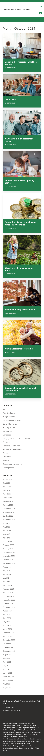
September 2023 (9, 607)
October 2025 (8, 516)
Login (21, 748)
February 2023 (8, 633)
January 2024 (8, 593)
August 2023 (7, 611)
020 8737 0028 (9, 708)
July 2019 (6, 684)
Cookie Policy (28, 748)
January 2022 (8, 680)
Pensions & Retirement (11, 446)
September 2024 (9, 563)
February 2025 (8, 545)
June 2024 (7, 574)
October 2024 (8, 560)
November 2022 (9, 644)
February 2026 (8, 501)
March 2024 (7, 585)
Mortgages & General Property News (17, 438)
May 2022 (6, 666)
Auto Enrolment (9, 413)
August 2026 (7, 479)
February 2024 (8, 589)
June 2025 (7, 530)
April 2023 (7, 625)
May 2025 (6, 534)
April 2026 (7, 494)
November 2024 (9, 556)
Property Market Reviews (12, 449)
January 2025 (8, 549)
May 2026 (6, 490)
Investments (7, 431)
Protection (6, 453)
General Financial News (12, 420)
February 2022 (8, 677)
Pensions (6, 442)
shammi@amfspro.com (12, 710)
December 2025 (9, 509)
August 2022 (7, 655)
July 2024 (6, 571)
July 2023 (6, 614)
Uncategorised (8, 468)
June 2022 (7, 662)
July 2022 (6, 658)
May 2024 (6, 578)
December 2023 (9, 596)
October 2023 (8, 603)
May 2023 (6, 622)
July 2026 (6, 483)
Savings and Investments (12, 464)
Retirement (7, 457)
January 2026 (8, 505)
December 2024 (9, 552)
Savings (6, 460)
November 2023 (9, 600)
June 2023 (7, 618)
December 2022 (9, 640)
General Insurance (10, 424)
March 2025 (7, 541)
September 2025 (9, 520)
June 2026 (7, 487)
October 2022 (8, 647)
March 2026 (7, 498)
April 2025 (7, 538)
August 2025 (7, 523)
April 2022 (7, 669)
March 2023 (7, 629)
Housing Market (9, 428)
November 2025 (9, 512)
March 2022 (7, 673)
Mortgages (7, 435)
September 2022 (9, 651)
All (4, 409)
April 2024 (7, 582)
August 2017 (7, 687)
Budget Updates (9, 417)
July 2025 (6, 527)
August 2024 (7, 567)
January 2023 (8, 636)
